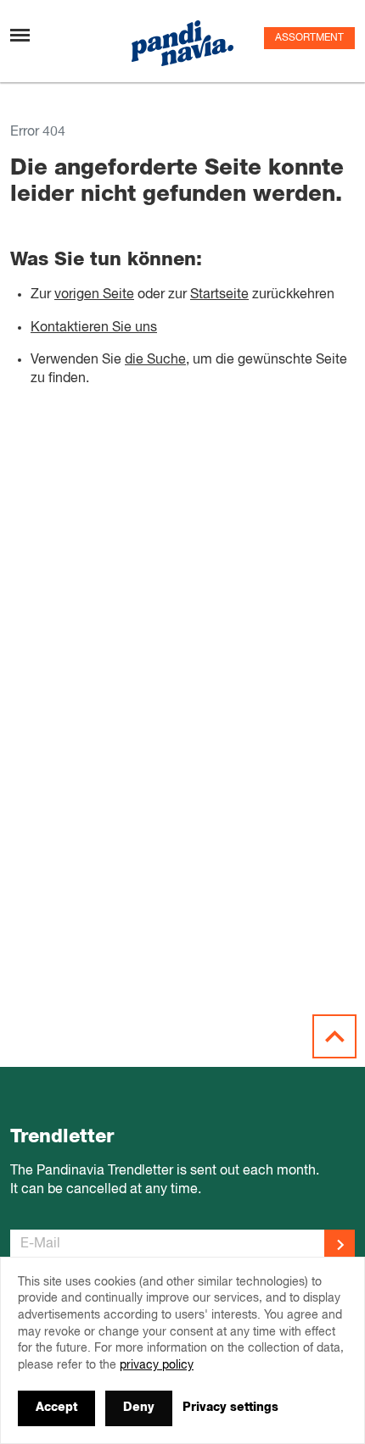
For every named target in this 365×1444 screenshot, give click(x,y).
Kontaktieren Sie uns (94, 328)
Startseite (219, 295)
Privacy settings (230, 1407)
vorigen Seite (94, 295)
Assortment (309, 38)
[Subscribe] (339, 1245)
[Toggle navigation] (20, 35)
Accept (56, 1407)
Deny (138, 1407)
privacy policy (157, 1365)
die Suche (155, 360)
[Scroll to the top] (334, 1036)
